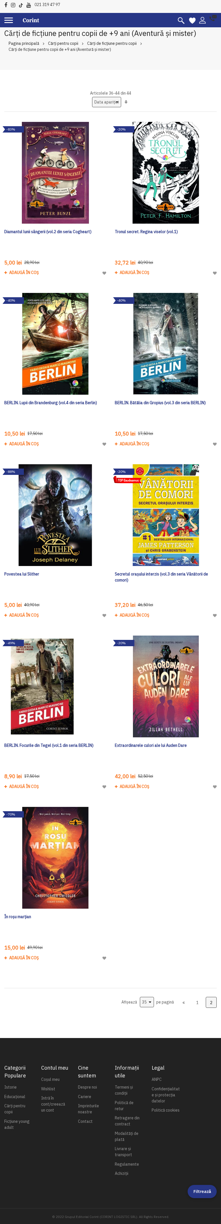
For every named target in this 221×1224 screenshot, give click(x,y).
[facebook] (7, 4)
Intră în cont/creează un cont (53, 1104)
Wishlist (48, 1088)
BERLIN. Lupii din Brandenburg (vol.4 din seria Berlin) (50, 402)
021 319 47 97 (47, 4)
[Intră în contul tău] (202, 19)
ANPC (157, 1079)
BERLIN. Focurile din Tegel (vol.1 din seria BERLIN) (49, 745)
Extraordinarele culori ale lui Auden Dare (151, 745)
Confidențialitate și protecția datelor (166, 1095)
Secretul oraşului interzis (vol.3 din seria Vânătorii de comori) (161, 577)
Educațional (14, 1096)
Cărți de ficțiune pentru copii (112, 43)
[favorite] (192, 20)
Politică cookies (166, 1110)
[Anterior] (183, 1002)
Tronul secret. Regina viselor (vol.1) (146, 231)
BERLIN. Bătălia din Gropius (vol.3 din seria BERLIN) (160, 402)
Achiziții (121, 1173)
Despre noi (87, 1087)
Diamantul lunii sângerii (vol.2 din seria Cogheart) (48, 231)
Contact (85, 1121)
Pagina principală (24, 43)
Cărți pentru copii (63, 43)
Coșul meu (50, 1079)
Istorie (10, 1087)
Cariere (84, 1096)
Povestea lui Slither (21, 574)
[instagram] (14, 4)
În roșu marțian (17, 916)
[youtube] (30, 4)
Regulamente (127, 1164)
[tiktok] (22, 4)
